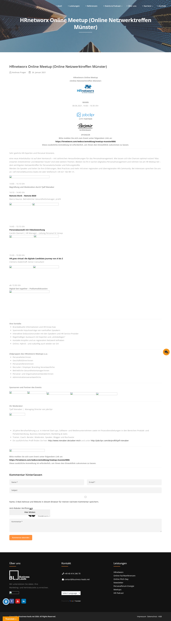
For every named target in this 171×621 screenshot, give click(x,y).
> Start (59, 6)
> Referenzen (91, 6)
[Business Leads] (19, 20)
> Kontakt (161, 6)
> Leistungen (74, 6)
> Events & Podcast (112, 6)
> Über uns (131, 6)
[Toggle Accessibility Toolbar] (6, 601)
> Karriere (146, 6)
